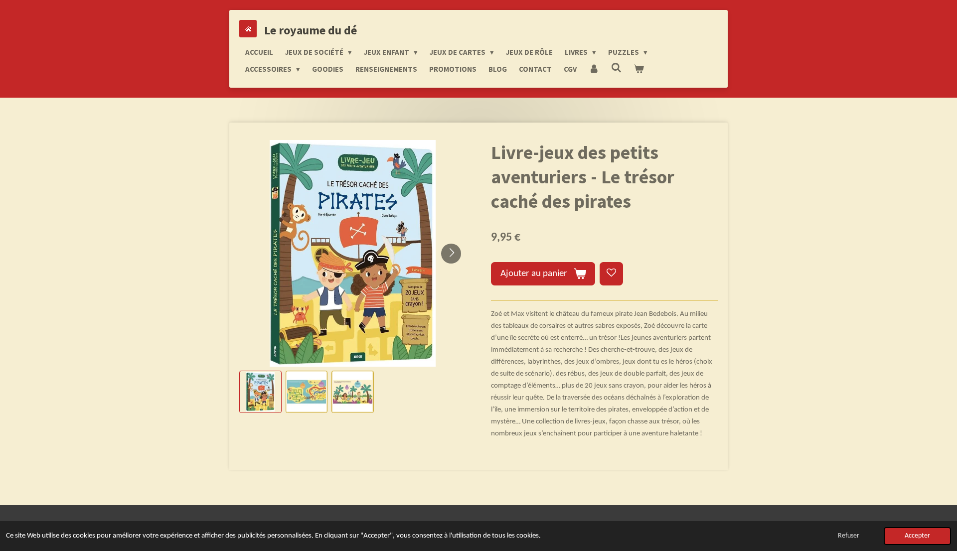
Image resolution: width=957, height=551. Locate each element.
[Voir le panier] (639, 69)
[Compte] (594, 69)
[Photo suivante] (451, 254)
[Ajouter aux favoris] (611, 273)
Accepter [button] (917, 536)
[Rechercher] (616, 68)
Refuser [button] (848, 536)
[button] (260, 392)
